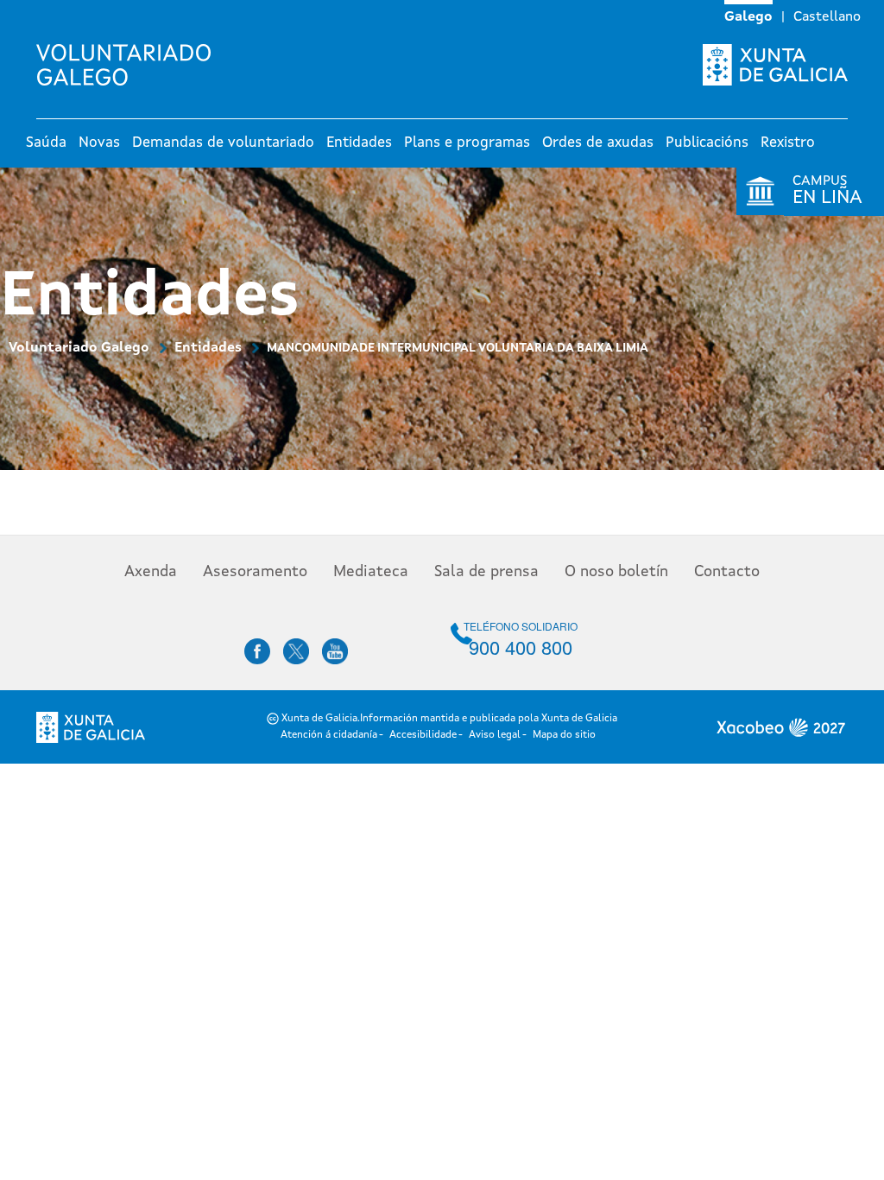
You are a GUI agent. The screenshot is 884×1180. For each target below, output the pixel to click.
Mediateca (370, 572)
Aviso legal (495, 735)
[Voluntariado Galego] (130, 65)
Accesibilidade (423, 735)
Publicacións (707, 143)
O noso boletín (616, 572)
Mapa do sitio (564, 735)
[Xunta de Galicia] (775, 65)
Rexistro (788, 143)
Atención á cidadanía (329, 735)
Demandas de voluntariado (223, 143)
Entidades (359, 143)
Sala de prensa (486, 572)
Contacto (727, 572)
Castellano (827, 17)
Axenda (150, 572)
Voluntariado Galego (79, 348)
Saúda (46, 143)
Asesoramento (255, 572)
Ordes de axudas (598, 143)
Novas (99, 143)
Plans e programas (467, 143)
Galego (748, 17)
